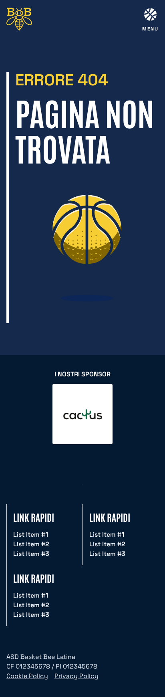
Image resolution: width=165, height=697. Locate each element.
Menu (150, 29)
